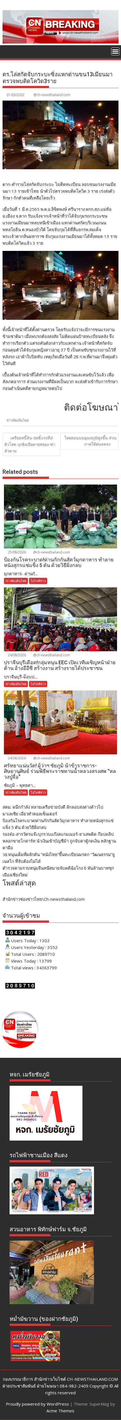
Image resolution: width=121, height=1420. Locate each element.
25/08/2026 (16, 552)
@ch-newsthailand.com (51, 94)
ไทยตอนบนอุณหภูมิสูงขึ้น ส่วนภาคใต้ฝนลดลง (90, 441)
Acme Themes (60, 1411)
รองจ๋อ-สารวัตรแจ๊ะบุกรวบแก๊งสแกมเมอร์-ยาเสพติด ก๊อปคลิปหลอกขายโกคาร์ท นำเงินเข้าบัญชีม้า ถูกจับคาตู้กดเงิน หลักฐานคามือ (59, 840)
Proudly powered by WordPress (37, 1404)
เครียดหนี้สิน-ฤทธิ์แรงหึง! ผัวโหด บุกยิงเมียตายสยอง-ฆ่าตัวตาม (30, 444)
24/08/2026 (16, 655)
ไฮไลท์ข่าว (38, 581)
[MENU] (115, 51)
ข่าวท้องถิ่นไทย (17, 420)
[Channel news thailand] (60, 42)
